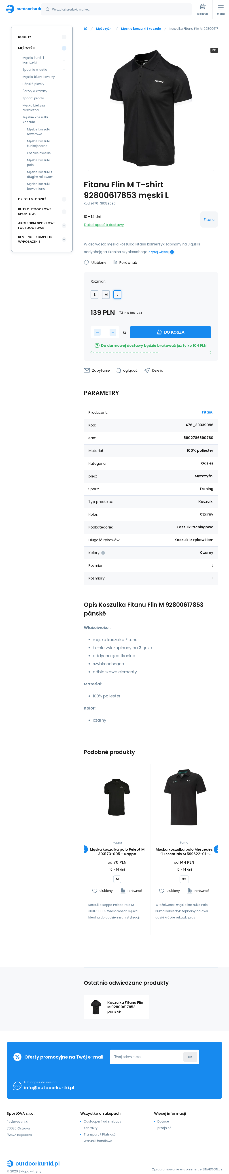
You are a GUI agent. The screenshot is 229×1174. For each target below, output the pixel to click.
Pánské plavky (33, 84)
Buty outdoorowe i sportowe (35, 211)
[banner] (21, 8)
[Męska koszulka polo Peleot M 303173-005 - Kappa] (117, 798)
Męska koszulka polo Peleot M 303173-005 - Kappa (117, 851)
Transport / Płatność (100, 1134)
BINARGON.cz (212, 1169)
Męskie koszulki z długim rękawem (40, 174)
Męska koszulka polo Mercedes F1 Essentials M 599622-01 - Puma (184, 851)
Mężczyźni (104, 28)
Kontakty (91, 1128)
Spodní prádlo (33, 98)
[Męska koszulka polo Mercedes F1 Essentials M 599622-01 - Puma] (184, 798)
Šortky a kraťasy (35, 91)
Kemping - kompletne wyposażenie (36, 239)
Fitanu (209, 219)
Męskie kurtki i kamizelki (33, 60)
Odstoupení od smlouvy (102, 1121)
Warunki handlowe (98, 1141)
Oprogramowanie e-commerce (177, 1169)
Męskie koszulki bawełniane (38, 186)
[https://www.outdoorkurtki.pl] (85, 28)
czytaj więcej (158, 252)
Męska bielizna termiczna (34, 107)
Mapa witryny (31, 1171)
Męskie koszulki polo (38, 162)
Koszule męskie (39, 153)
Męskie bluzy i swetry (39, 77)
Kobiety (24, 37)
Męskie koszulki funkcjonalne (38, 143)
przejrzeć (164, 1128)
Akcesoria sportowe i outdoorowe (36, 225)
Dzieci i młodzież (32, 199)
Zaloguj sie (190, 1057)
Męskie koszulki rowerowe (38, 131)
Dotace (163, 1121)
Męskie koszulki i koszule (141, 28)
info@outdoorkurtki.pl (49, 1088)
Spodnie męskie (35, 69)
